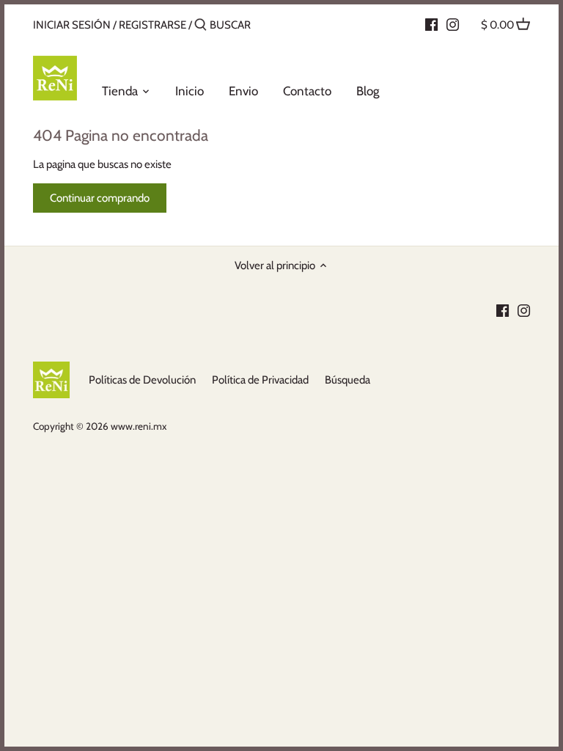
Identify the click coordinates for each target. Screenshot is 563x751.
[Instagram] (452, 24)
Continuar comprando (100, 198)
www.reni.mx (138, 426)
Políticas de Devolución (142, 380)
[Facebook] (431, 24)
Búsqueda (347, 380)
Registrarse (152, 25)
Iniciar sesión (72, 25)
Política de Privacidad (260, 380)
